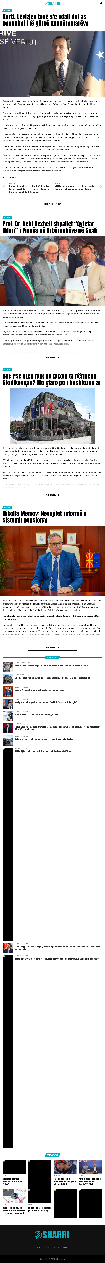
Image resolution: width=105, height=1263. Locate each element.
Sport (65, 1247)
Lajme (48, 1247)
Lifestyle (56, 1247)
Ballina (40, 1247)
